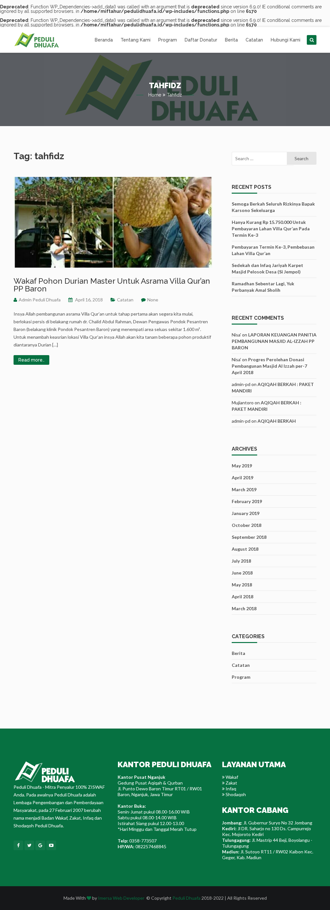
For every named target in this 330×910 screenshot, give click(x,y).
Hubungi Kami (285, 39)
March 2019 (244, 489)
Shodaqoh (235, 794)
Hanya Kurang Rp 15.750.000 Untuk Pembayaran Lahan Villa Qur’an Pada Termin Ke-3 (271, 228)
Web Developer (128, 898)
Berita (231, 39)
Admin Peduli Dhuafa (40, 299)
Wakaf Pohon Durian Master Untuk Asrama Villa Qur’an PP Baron (112, 284)
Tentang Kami (135, 39)
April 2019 (242, 477)
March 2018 (244, 608)
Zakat (231, 783)
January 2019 (245, 513)
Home (154, 94)
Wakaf (231, 777)
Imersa (105, 898)
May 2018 (242, 584)
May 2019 (242, 465)
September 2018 (249, 537)
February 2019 (247, 501)
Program (167, 39)
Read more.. (31, 360)
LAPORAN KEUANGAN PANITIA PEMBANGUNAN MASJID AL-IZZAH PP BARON (274, 341)
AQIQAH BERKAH (276, 421)
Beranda (104, 39)
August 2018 (245, 549)
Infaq (230, 788)
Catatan (254, 39)
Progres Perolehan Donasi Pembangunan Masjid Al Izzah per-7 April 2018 (269, 366)
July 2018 (241, 561)
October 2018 (246, 525)
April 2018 (242, 596)
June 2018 (242, 572)
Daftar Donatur (201, 39)
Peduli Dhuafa (186, 898)
